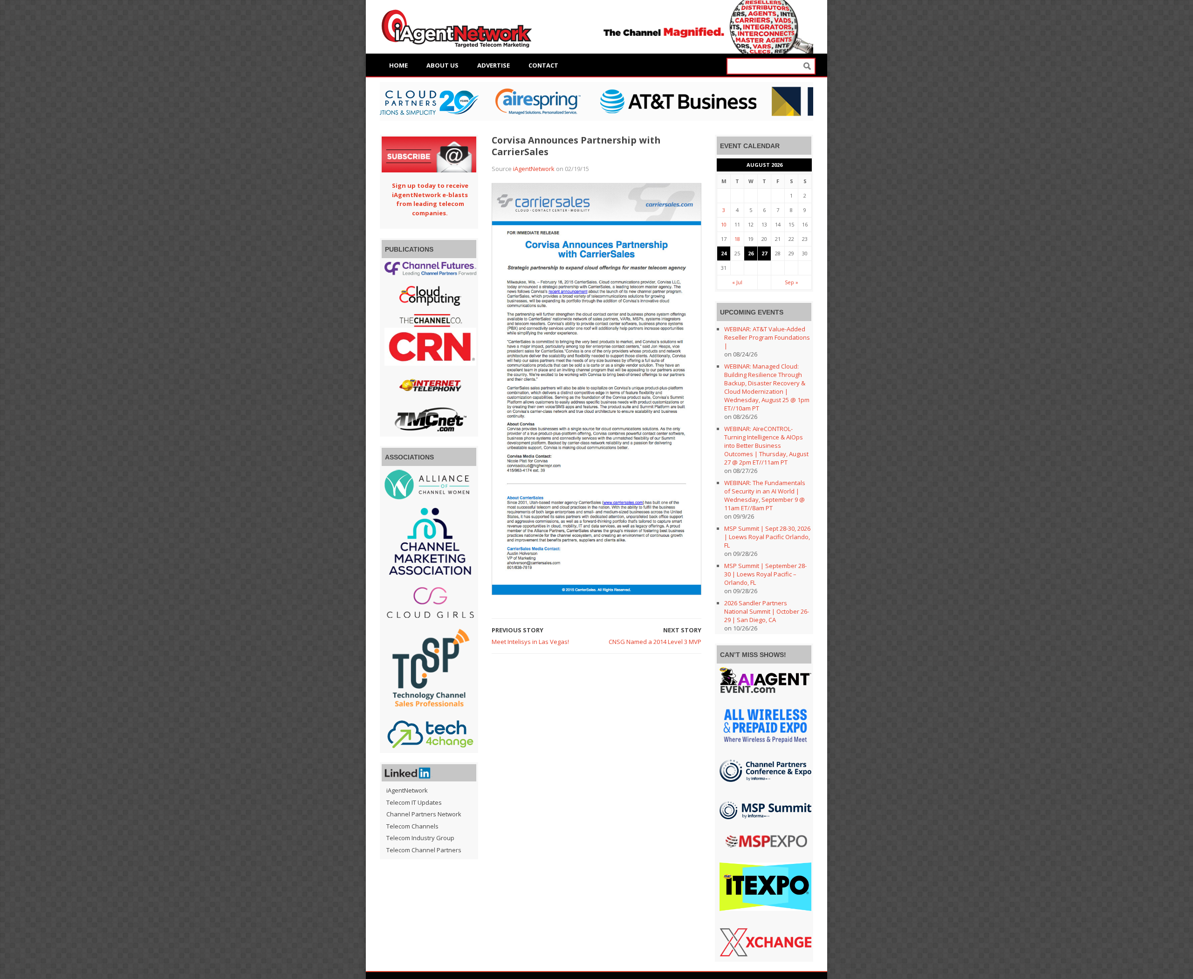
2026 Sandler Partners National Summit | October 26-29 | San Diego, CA (766, 611)
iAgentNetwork (534, 168)
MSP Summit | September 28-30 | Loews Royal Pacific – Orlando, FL (765, 574)
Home (398, 65)
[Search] (807, 66)
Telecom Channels (412, 826)
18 (737, 238)
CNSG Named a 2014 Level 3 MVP (655, 641)
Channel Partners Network (423, 814)
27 (764, 253)
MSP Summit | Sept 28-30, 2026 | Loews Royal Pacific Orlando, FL (767, 536)
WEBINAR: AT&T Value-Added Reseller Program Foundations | (767, 337)
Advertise (493, 65)
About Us (442, 65)
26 (751, 253)
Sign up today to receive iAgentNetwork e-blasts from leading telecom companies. (430, 199)
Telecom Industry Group (420, 838)
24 (724, 253)
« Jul (737, 282)
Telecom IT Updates (414, 802)
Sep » (791, 282)
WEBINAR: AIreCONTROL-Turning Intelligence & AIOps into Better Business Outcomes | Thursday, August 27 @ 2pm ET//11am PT (766, 445)
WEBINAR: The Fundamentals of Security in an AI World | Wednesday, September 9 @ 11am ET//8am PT (764, 495)
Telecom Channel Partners (423, 850)
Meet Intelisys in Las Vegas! (530, 641)
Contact (543, 65)
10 (724, 224)
